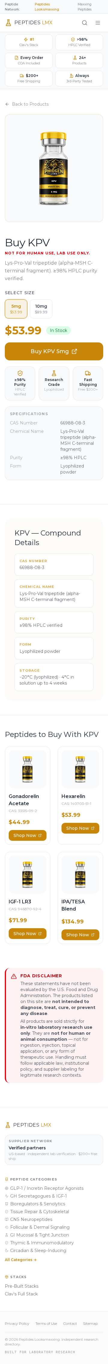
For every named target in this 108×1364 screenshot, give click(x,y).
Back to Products (30, 104)
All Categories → (21, 1259)
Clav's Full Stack (21, 1294)
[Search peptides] (84, 22)
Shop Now (25, 835)
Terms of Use (46, 1323)
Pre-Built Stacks (21, 1286)
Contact (70, 1323)
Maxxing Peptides (85, 6)
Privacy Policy (17, 1323)
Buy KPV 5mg (50, 351)
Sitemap (90, 1323)
